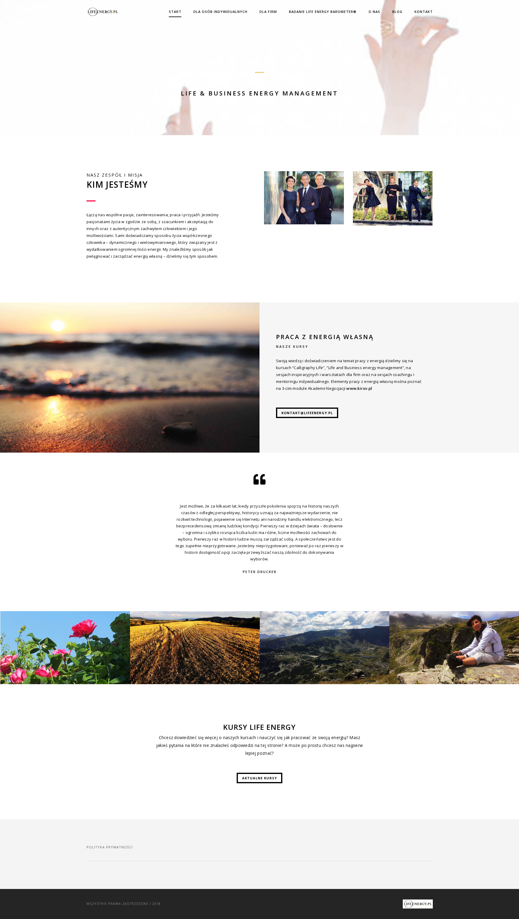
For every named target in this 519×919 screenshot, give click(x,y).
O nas (374, 11)
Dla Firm (268, 11)
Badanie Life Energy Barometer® (323, 11)
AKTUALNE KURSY (259, 778)
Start (175, 11)
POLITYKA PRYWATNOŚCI (109, 847)
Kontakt (423, 11)
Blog (397, 11)
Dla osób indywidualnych (220, 11)
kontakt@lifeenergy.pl (307, 413)
